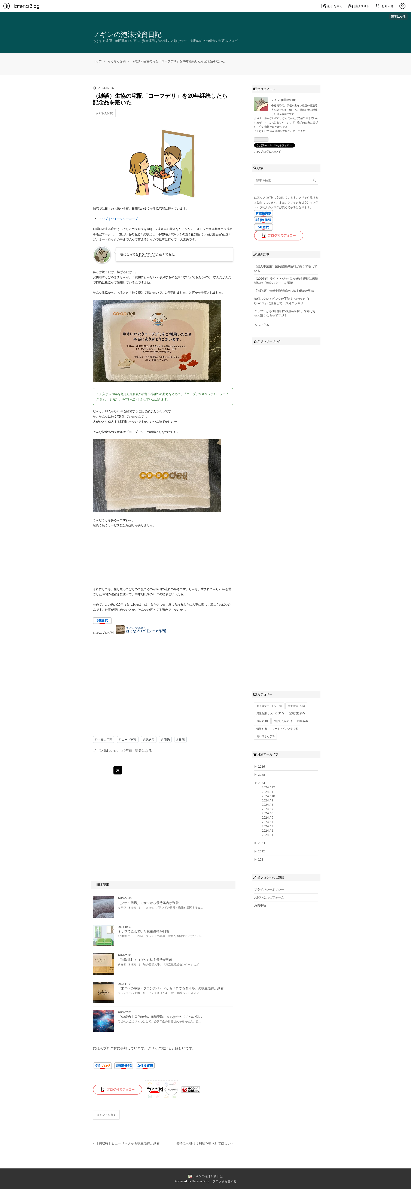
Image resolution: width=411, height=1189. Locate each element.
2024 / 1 (267, 835)
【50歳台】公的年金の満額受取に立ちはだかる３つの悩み (160, 1016)
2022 (261, 851)
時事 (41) (302, 721)
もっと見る (261, 325)
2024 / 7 (267, 809)
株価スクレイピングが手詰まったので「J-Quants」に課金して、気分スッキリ (282, 301)
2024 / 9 (267, 800)
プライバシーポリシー (269, 889)
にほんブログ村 (103, 633)
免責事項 (260, 905)
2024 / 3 (267, 826)
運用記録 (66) (297, 713)
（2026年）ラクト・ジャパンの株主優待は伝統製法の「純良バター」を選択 (286, 280)
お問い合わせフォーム (269, 897)
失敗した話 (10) (283, 721)
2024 (261, 783)
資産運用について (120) (270, 713)
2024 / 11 (268, 792)
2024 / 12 (268, 787)
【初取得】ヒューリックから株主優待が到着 (126, 1143)
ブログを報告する (225, 1181)
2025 (261, 775)
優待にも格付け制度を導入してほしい (204, 1143)
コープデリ (194, 394)
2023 (261, 843)
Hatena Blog (200, 1181)
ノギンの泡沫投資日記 (127, 34)
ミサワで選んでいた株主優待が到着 (143, 931)
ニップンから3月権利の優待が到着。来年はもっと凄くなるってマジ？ (285, 313)
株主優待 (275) (296, 706)
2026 (261, 766)
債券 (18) (261, 728)
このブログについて (267, 151)
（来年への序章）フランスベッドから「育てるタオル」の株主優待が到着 (171, 988)
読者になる (398, 16)
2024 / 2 (267, 830)
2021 (261, 859)
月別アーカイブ (267, 754)
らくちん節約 (104, 113)
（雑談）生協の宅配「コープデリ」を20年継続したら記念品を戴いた (160, 99)
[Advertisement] (163, 679)
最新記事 (263, 254)
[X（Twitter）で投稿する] (117, 770)
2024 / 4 (267, 822)
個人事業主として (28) (269, 706)
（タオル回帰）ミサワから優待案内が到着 (148, 903)
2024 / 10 (268, 796)
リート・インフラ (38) (285, 728)
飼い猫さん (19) (265, 736)
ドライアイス (147, 254)
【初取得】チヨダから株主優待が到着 (145, 960)
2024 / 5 (267, 817)
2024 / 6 (267, 813)
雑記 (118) (262, 721)
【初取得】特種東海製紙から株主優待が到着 (284, 291)
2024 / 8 (267, 805)
